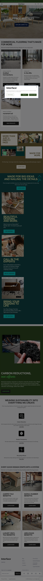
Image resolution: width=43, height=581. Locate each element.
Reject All (24, 94)
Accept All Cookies (33, 94)
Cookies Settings (10, 94)
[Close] (36, 87)
